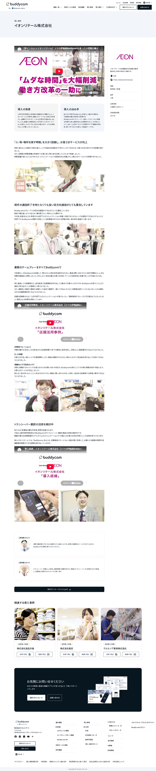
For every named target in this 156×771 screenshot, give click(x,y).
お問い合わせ (144, 7)
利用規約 (44, 761)
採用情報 (138, 2)
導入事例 (90, 7)
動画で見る (42, 654)
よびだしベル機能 (63, 731)
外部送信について (118, 761)
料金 (86, 731)
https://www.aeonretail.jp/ (123, 80)
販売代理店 (89, 739)
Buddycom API (62, 739)
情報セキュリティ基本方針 (58, 761)
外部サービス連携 (70, 7)
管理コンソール (114, 726)
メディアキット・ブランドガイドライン (142, 722)
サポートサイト (114, 730)
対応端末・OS (90, 735)
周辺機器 (81, 7)
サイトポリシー (19, 761)
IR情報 (132, 2)
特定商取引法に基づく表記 (78, 761)
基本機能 (59, 722)
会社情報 (125, 2)
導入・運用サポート (91, 744)
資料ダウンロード (128, 7)
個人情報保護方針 (32, 761)
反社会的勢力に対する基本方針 (99, 761)
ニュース (118, 2)
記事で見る (23, 654)
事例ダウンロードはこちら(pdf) (58, 589)
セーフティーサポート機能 (65, 735)
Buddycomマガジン (138, 727)
